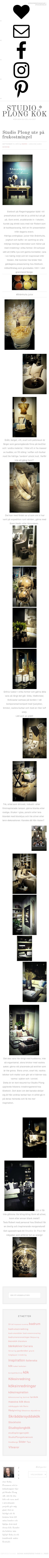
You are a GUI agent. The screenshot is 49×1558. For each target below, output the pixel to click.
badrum (34, 1323)
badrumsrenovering (32, 1333)
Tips (29, 1441)
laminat (26, 1397)
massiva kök (15, 1401)
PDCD (46, 1553)
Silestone (25, 1410)
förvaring (12, 1350)
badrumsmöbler (15, 1333)
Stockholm (14, 1422)
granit (31, 1350)
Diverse (6, 147)
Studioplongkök (19, 1427)
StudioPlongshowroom (20, 1437)
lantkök (34, 1396)
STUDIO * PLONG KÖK (24, 111)
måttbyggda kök (15, 1406)
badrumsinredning (18, 1328)
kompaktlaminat (15, 1373)
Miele (27, 1401)
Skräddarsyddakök (24, 1416)
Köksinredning (19, 1378)
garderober (22, 1350)
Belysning (34, 1337)
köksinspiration (18, 1392)
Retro (25, 1406)
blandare (22, 1341)
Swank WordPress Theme (28, 1553)
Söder (22, 1441)
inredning (22, 1354)
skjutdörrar (35, 1410)
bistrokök (12, 1341)
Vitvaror (13, 1447)
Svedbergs (13, 1442)
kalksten (22, 1366)
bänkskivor (15, 1346)
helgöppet (12, 1354)
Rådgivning (14, 1410)
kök (26, 1372)
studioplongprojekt (18, 1432)
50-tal (11, 1324)
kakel (15, 1366)
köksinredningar (22, 1385)
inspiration (16, 1360)
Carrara (28, 1346)
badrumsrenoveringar (19, 1337)
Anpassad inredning (21, 1324)
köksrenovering (15, 1397)
